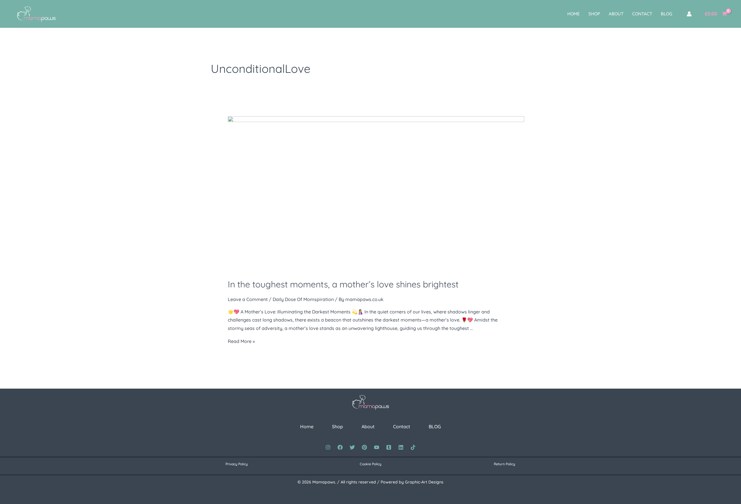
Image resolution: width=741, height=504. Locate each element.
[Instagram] (328, 447)
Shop (594, 13)
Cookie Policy (370, 464)
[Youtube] (376, 447)
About (616, 13)
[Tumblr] (388, 447)
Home (573, 13)
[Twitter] (352, 447)
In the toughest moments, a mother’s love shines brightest (343, 284)
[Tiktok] (413, 447)
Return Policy (504, 464)
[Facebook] (340, 447)
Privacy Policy (236, 464)
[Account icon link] (689, 13)
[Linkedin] (400, 447)
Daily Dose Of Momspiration (303, 299)
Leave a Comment (248, 299)
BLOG (666, 13)
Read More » (241, 341)
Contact (642, 13)
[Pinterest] (364, 447)
